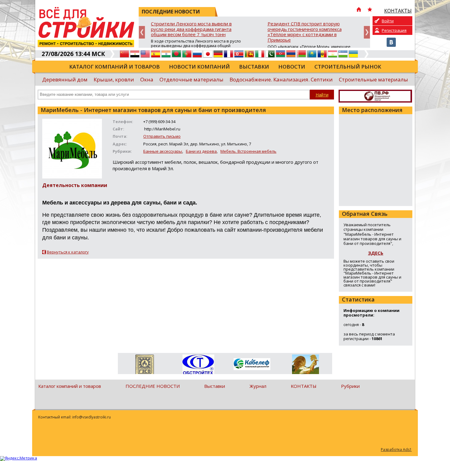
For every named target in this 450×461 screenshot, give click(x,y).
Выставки (254, 66)
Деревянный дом (65, 79)
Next (367, 32)
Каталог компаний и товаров (114, 66)
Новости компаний (199, 66)
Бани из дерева (201, 151)
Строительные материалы (373, 79)
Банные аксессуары (162, 151)
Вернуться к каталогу (68, 252)
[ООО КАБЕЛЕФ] (252, 364)
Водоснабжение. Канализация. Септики (281, 79)
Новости (291, 66)
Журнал (257, 386)
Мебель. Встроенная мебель (248, 151)
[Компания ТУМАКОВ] (305, 365)
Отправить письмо (162, 136)
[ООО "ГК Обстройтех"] (198, 364)
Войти (388, 21)
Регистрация (394, 30)
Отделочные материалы (191, 79)
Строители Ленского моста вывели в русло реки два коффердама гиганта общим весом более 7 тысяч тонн (191, 29)
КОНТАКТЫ (304, 386)
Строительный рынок (347, 66)
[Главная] (358, 10)
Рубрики (350, 386)
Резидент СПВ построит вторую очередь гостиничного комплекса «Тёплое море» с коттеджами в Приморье (305, 32)
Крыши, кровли (114, 79)
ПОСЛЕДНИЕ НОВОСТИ (153, 386)
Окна (146, 79)
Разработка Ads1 (396, 449)
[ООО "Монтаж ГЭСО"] (145, 365)
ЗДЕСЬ (375, 253)
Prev (142, 32)
